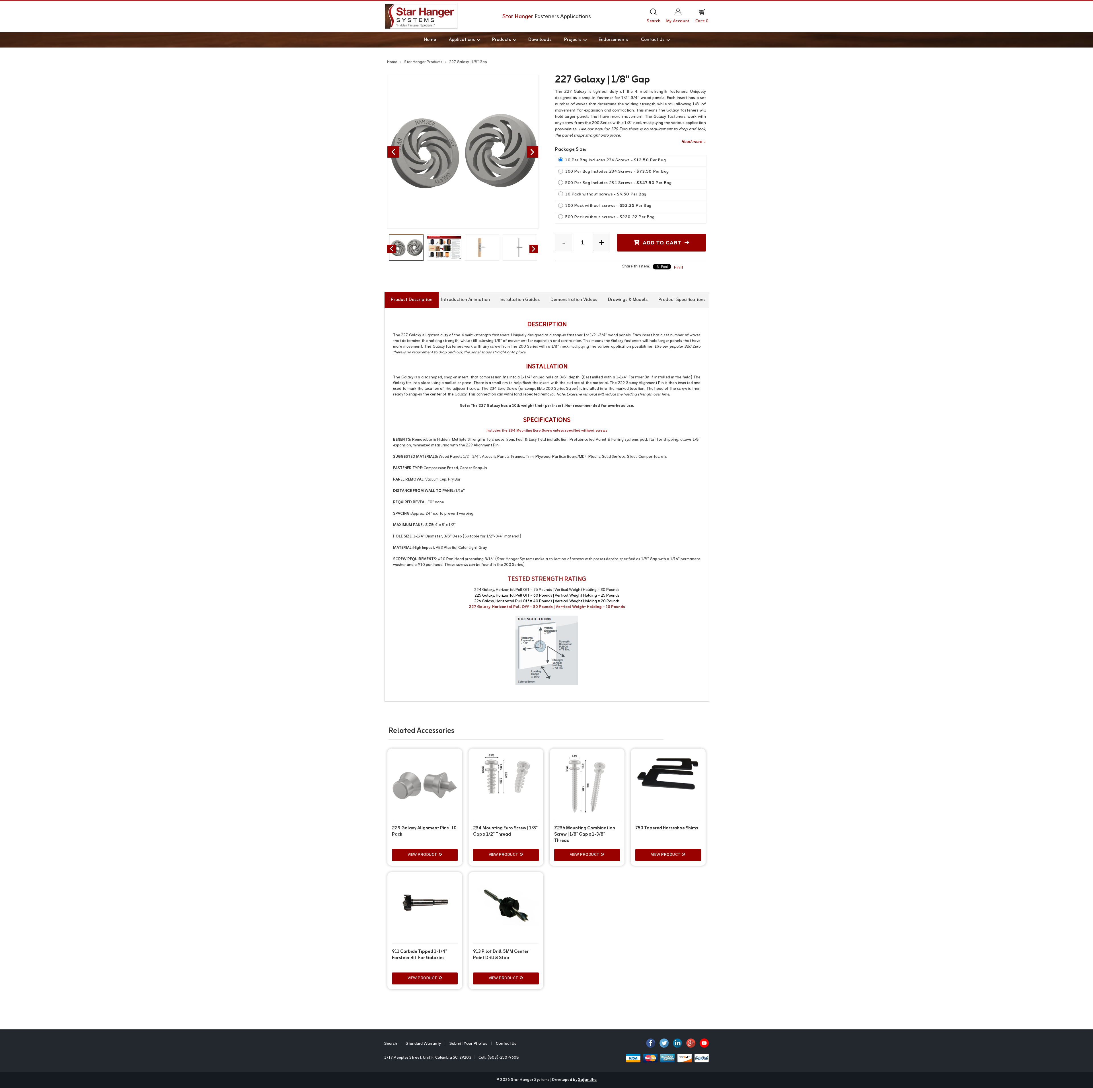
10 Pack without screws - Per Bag (605, 194)
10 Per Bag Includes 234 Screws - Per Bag (615, 160)
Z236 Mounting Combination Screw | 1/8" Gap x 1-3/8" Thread (584, 834)
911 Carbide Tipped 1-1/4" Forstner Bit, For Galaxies (419, 955)
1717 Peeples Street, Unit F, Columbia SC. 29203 (427, 1057)
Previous (393, 152)
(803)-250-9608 (503, 1057)
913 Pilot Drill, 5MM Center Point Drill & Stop (501, 955)
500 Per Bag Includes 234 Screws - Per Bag (618, 183)
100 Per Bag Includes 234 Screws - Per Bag (617, 171)
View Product (423, 855)
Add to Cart (662, 243)
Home (430, 40)
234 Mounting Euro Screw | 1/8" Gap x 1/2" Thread (505, 831)
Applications (462, 40)
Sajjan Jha (587, 1080)
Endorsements (613, 40)
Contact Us (652, 40)
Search (390, 1043)
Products (501, 40)
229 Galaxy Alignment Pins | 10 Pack (424, 831)
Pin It (678, 267)
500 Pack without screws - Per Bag (610, 217)
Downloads (539, 40)
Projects (572, 40)
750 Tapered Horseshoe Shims (666, 828)
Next (532, 152)
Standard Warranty (423, 1043)
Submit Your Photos (468, 1043)
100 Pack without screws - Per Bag (608, 205)
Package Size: (570, 149)
